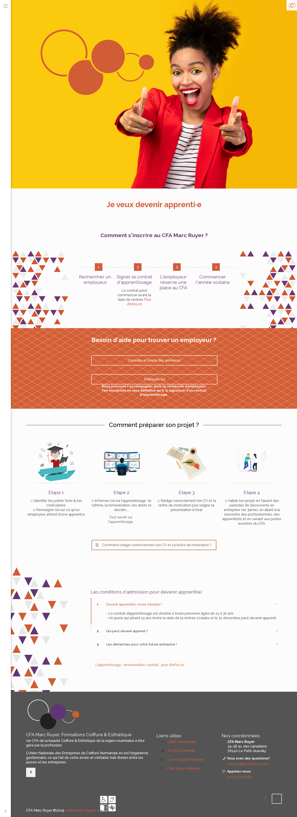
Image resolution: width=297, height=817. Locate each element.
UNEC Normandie (181, 742)
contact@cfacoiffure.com (248, 764)
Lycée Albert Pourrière (185, 759)
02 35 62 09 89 (239, 777)
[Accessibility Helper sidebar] (292, 5)
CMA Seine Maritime (183, 768)
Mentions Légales (82, 810)
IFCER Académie (181, 751)
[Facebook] (5, 811)
